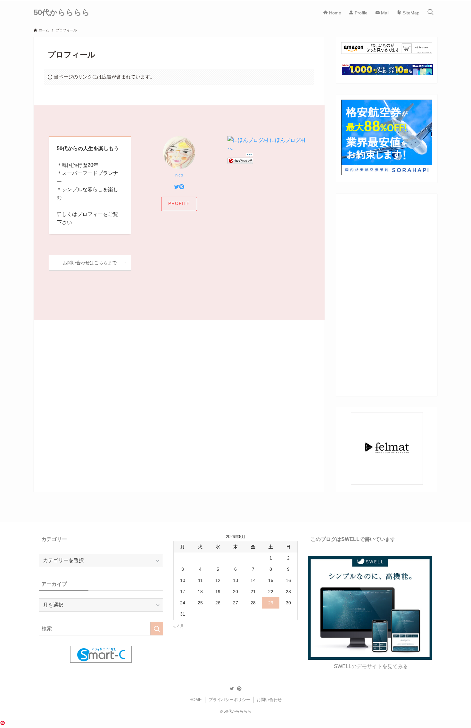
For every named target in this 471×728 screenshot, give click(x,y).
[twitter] (232, 688)
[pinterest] (239, 688)
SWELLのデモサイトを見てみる (371, 666)
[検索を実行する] (156, 628)
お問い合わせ (269, 699)
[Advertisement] (179, 385)
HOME (195, 699)
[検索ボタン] (430, 12)
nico (179, 175)
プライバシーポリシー (229, 699)
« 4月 (178, 626)
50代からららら (62, 12)
